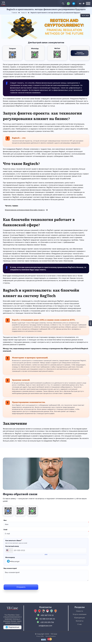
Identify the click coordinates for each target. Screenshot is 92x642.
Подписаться (13, 627)
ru (80, 3)
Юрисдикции (79, 618)
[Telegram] (8, 511)
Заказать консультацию (79, 53)
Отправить (20, 587)
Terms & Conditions (50, 636)
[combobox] (9, 550)
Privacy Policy (40, 636)
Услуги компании (79, 614)
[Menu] (88, 3)
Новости (79, 611)
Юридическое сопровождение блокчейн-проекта (25, 210)
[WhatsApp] (20, 511)
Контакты (79, 621)
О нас (79, 624)
